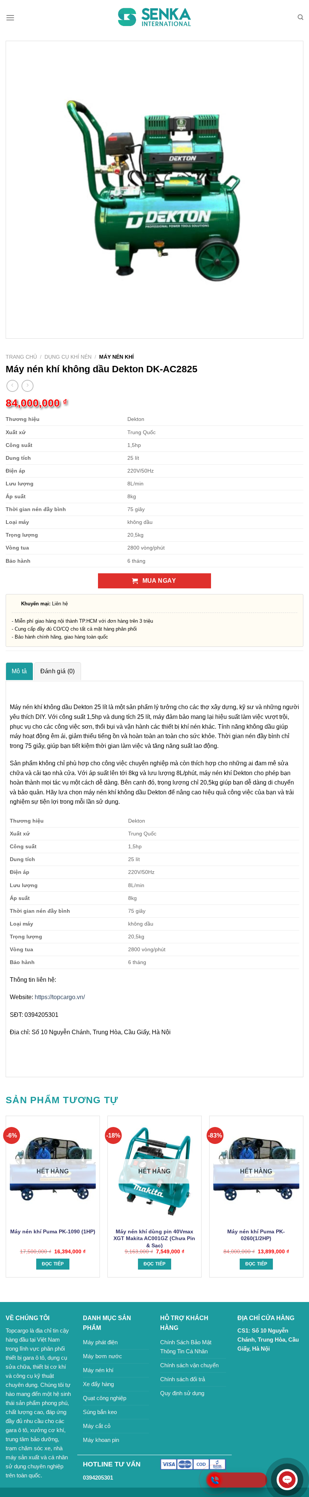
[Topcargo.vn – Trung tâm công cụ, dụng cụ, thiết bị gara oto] (154, 17)
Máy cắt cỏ (96, 1426)
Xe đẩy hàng (98, 1384)
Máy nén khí (98, 1370)
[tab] (19, 671)
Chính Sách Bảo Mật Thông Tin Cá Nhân (185, 1346)
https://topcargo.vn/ (60, 997)
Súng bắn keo (100, 1412)
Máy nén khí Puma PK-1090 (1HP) (52, 1231)
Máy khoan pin (101, 1440)
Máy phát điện (100, 1342)
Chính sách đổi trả (182, 1379)
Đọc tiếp (53, 1264)
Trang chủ (21, 357)
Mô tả (19, 671)
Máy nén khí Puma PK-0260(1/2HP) (256, 1235)
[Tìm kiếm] (300, 17)
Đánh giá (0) (57, 671)
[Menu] (10, 17)
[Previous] (6, 1199)
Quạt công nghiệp (104, 1398)
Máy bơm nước (102, 1356)
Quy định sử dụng (182, 1393)
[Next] (303, 1199)
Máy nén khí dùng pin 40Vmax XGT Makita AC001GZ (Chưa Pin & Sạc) (154, 1238)
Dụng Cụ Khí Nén (68, 357)
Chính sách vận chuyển (189, 1365)
